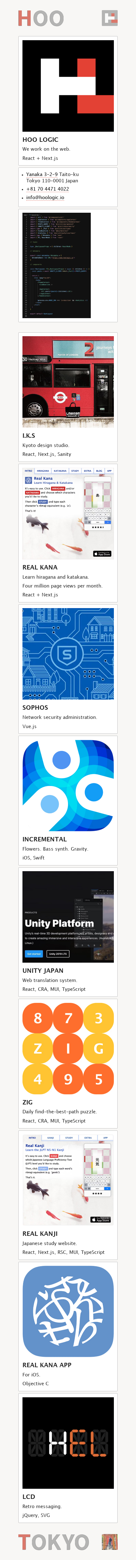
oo (41, 9)
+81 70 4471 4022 (47, 189)
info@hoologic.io (45, 198)
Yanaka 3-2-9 (42, 175)
